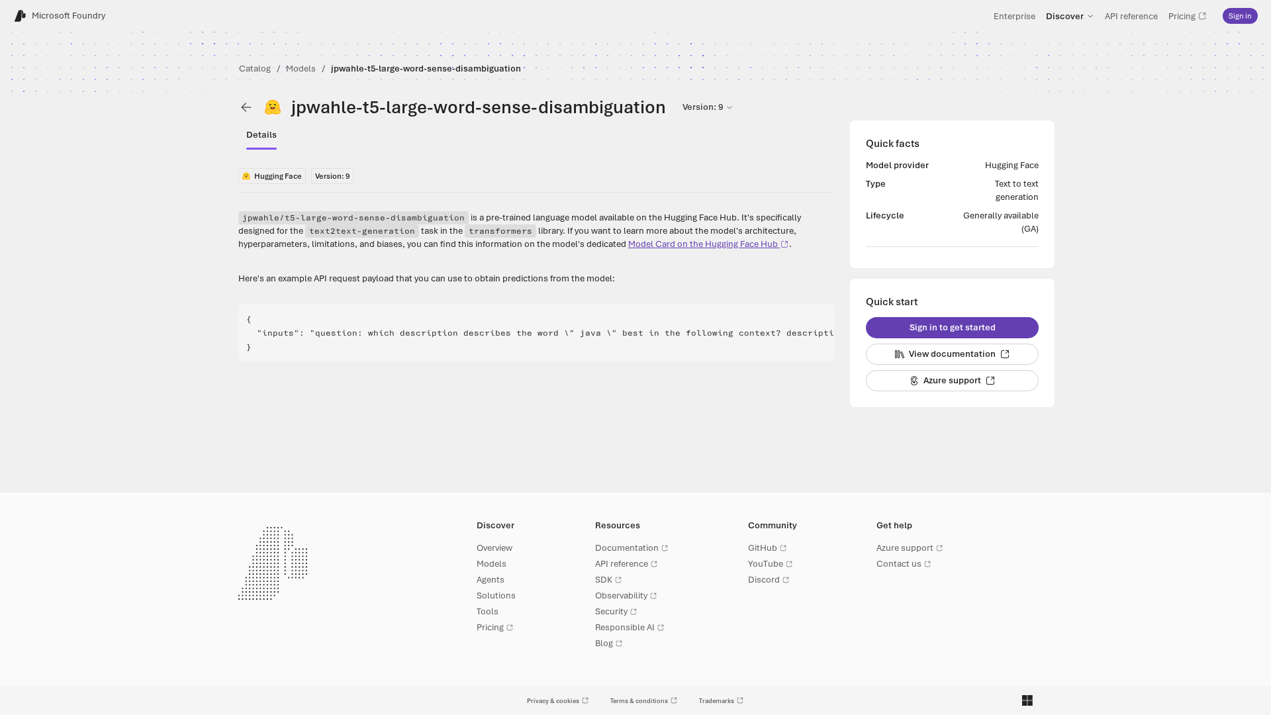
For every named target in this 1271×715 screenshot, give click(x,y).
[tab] (261, 135)
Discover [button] (1065, 16)
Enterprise (1014, 16)
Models (301, 68)
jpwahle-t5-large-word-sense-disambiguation (426, 68)
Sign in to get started (953, 327)
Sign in (1240, 16)
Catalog (255, 68)
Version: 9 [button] (703, 107)
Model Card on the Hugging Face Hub (703, 244)
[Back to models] (246, 107)
